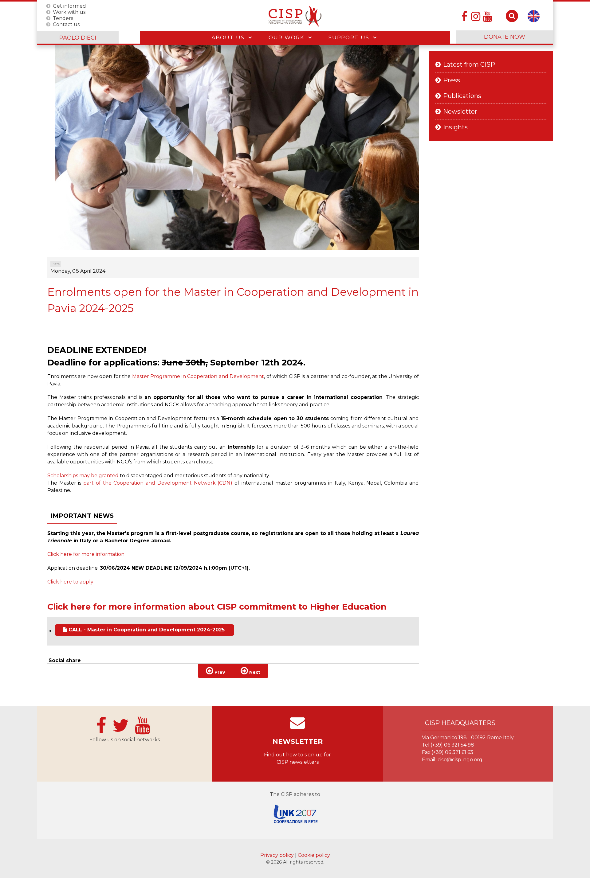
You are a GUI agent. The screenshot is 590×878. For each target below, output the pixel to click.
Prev (219, 672)
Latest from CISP (469, 64)
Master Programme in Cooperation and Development (198, 376)
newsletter (298, 741)
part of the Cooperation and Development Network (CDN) (157, 483)
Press (451, 80)
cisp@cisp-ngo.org (460, 760)
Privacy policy (277, 855)
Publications (462, 96)
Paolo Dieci (77, 37)
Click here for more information (85, 554)
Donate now (504, 36)
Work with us (69, 11)
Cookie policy (314, 855)
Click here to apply (70, 582)
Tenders (63, 18)
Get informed (69, 5)
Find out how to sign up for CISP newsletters (297, 758)
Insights (455, 127)
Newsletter (460, 111)
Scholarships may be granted (83, 475)
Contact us (66, 24)
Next (254, 672)
